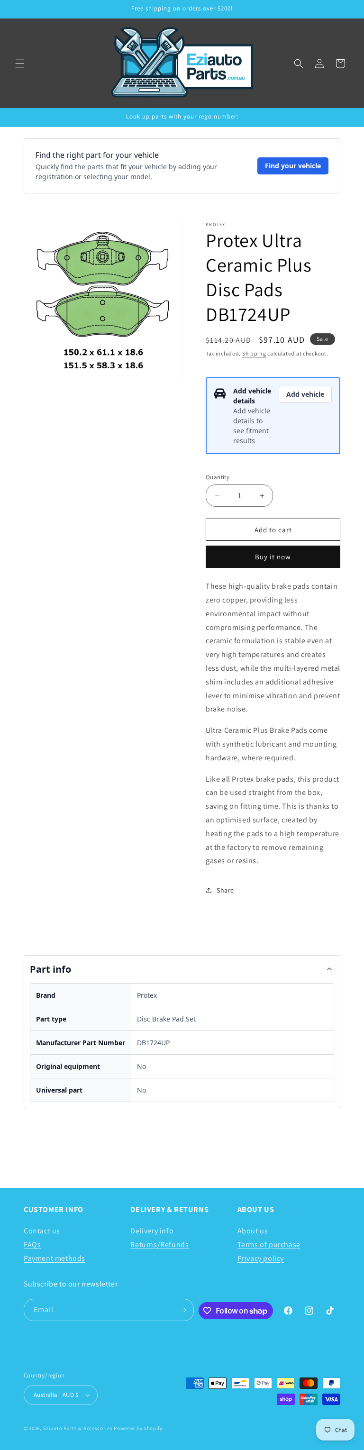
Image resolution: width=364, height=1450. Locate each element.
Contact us (42, 1231)
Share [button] (225, 890)
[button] (19, 63)
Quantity (217, 477)
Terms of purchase (268, 1244)
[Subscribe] (183, 1310)
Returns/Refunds (159, 1244)
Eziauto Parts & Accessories (78, 1428)
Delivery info (151, 1231)
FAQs (32, 1244)
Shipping (254, 353)
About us (252, 1231)
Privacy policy (260, 1258)
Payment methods (54, 1258)
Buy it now (273, 556)
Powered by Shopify (138, 1428)
